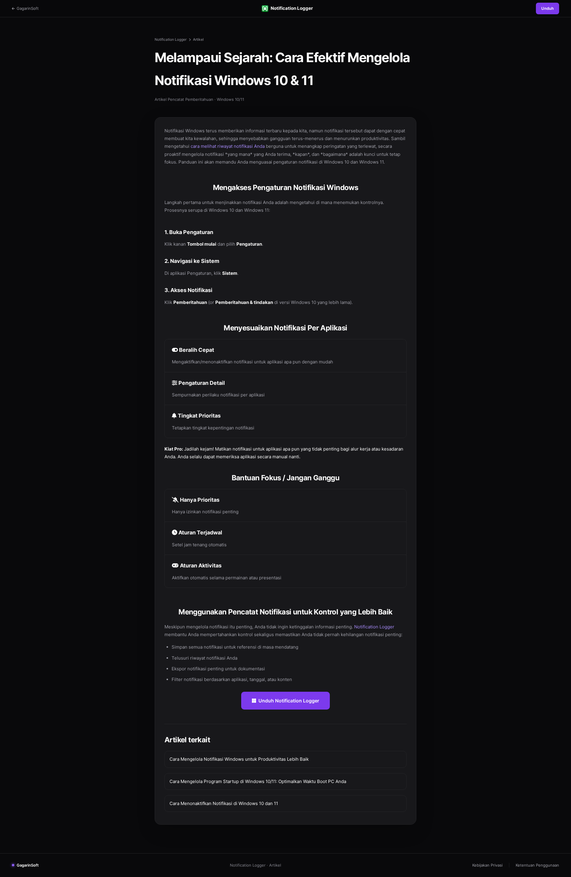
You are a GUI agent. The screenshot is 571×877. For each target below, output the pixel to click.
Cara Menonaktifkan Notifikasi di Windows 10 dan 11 (224, 803)
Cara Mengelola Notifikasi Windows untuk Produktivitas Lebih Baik (239, 759)
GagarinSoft (28, 8)
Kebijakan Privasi (487, 865)
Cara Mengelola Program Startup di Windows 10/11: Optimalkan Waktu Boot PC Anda (258, 781)
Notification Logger (292, 8)
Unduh (547, 8)
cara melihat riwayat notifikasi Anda (228, 146)
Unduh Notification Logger (288, 701)
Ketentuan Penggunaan (537, 865)
